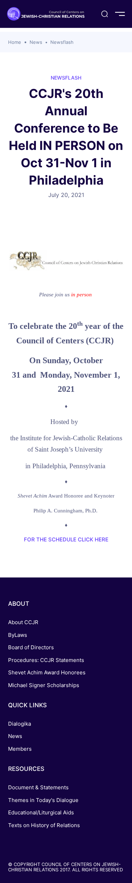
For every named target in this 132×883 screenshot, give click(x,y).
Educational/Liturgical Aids (41, 812)
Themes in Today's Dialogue (43, 800)
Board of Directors (31, 647)
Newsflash (62, 42)
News (36, 42)
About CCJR (23, 622)
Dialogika (19, 723)
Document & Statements (38, 787)
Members (20, 748)
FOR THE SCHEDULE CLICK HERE (66, 539)
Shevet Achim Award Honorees (47, 672)
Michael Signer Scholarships (43, 685)
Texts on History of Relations (44, 825)
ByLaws (17, 635)
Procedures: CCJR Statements (46, 660)
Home (14, 42)
